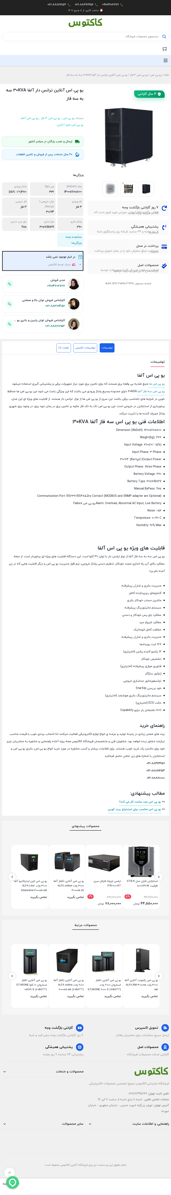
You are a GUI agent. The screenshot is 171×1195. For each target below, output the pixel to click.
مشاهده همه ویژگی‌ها (73, 240)
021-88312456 (84, 5)
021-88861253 (57, 5)
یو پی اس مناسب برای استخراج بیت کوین (134, 809)
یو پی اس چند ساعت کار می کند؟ (140, 802)
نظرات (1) (63, 348)
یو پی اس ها (157, 384)
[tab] (107, 347)
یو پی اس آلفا (30, 118)
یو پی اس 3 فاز (139, 75)
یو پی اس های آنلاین (70, 125)
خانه (166, 75)
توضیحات (107, 348)
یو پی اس (155, 75)
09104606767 (110, 5)
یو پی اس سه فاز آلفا (151, 391)
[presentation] (159, 877)
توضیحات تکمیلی (85, 348)
